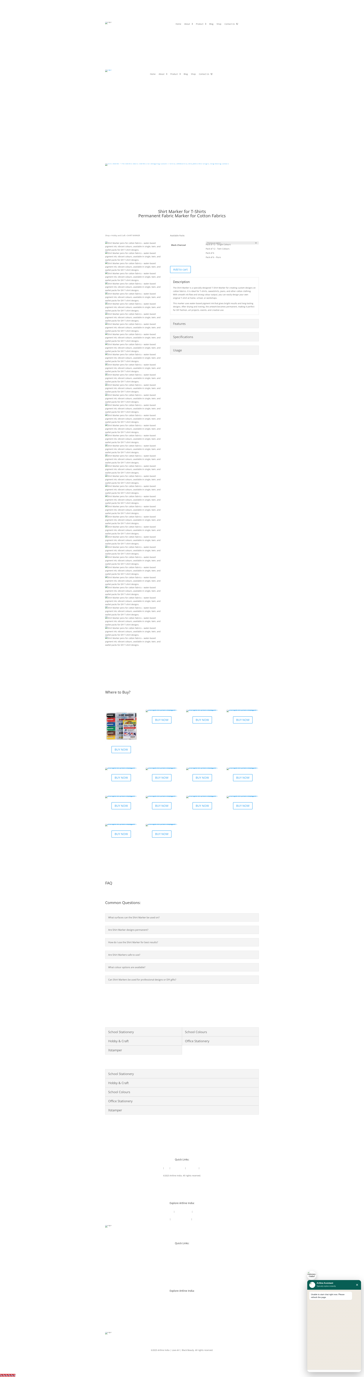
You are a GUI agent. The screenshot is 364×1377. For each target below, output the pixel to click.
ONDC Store (192, 1168)
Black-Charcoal (178, 245)
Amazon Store (177, 1168)
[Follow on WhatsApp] (190, 1184)
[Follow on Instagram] (173, 1184)
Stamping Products (202, 1219)
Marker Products (161, 1219)
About (187, 24)
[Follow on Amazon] (196, 1184)
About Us (158, 1168)
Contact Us (230, 24)
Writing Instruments (181, 1219)
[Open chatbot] (311, 1275)
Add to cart (180, 269)
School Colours (200, 1211)
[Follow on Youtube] (185, 1184)
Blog (211, 24)
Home (178, 24)
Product (199, 24)
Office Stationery (183, 1211)
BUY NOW (121, 749)
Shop (219, 24)
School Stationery (165, 1211)
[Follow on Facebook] (168, 1184)
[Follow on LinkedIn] (179, 1184)
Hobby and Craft (118, 235)
